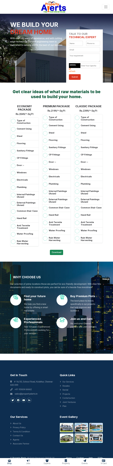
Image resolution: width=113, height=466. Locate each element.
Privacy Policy (19, 427)
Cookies (80, 457)
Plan (64, 406)
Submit (75, 77)
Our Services (68, 381)
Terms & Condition (21, 431)
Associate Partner (21, 443)
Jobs (28, 463)
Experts (47, 463)
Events (85, 463)
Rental (65, 389)
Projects (66, 394)
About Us (17, 423)
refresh (72, 71)
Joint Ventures (69, 402)
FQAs (100, 457)
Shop (9, 463)
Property (66, 463)
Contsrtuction (68, 398)
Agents (16, 439)
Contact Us (18, 435)
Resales (66, 385)
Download (56, 252)
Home (69, 457)
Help (91, 457)
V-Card (104, 463)
